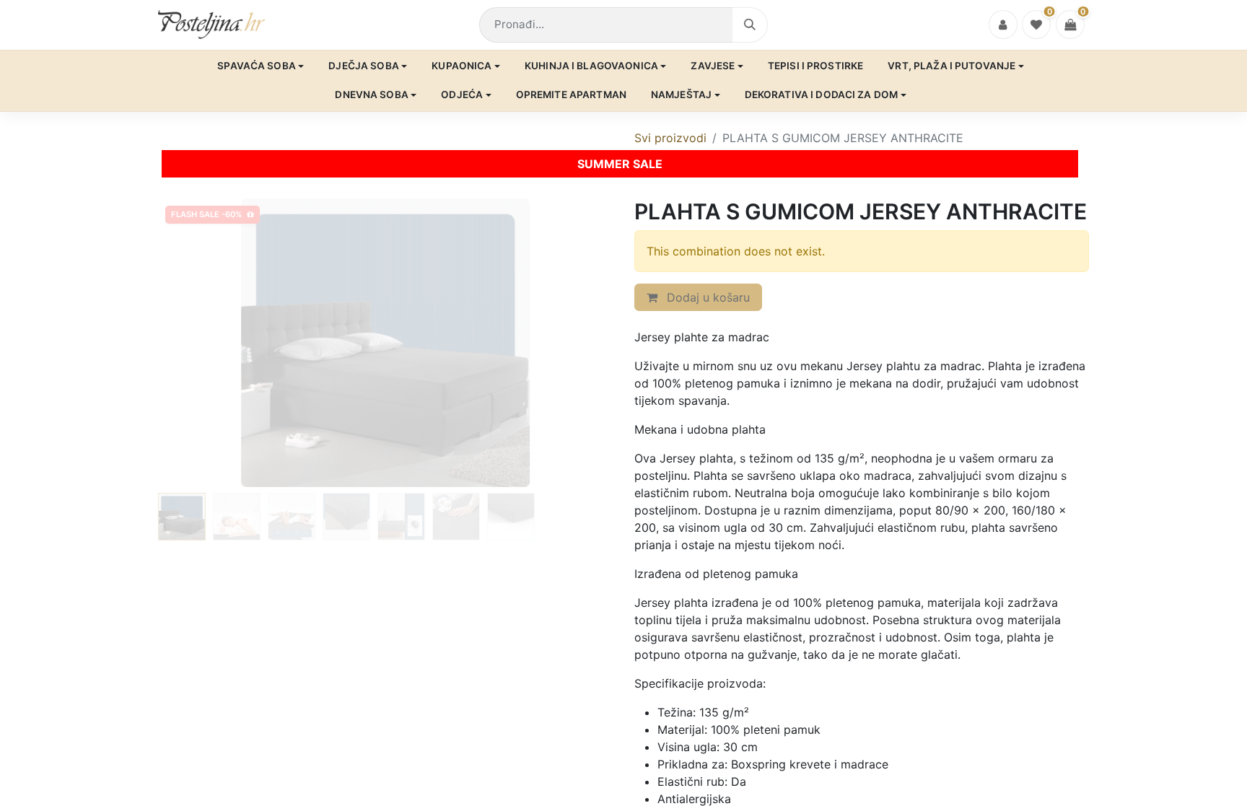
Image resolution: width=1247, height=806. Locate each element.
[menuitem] (260, 66)
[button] (192, 342)
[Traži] (750, 25)
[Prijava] (1003, 24)
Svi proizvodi (670, 138)
